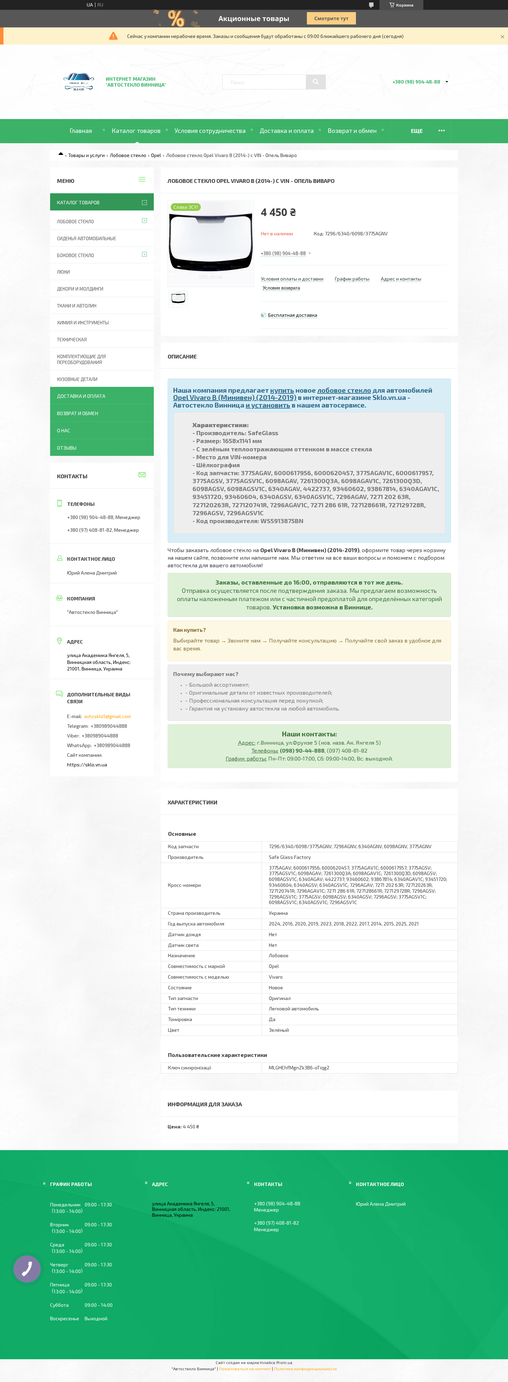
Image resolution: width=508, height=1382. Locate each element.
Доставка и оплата (287, 130)
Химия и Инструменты (83, 322)
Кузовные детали (77, 379)
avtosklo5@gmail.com (107, 716)
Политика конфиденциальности (305, 1368)
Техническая (72, 339)
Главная (80, 130)
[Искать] (316, 82)
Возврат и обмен (352, 130)
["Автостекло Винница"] (79, 101)
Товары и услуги (86, 155)
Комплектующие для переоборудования (81, 359)
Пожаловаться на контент (245, 1368)
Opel (156, 155)
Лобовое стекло (128, 155)
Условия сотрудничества (210, 130)
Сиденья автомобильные (86, 238)
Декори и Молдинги (80, 289)
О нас (63, 430)
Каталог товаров (136, 130)
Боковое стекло (75, 255)
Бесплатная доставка (292, 315)
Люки (63, 272)
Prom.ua (284, 1362)
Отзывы (66, 448)
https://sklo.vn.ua (87, 764)
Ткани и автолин (76, 305)
